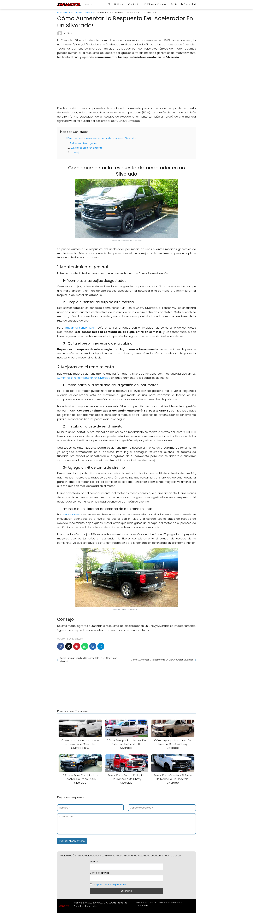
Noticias (118, 4)
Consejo (76, 152)
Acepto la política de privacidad (109, 884)
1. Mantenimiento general (84, 143)
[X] (68, 646)
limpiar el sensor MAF (80, 327)
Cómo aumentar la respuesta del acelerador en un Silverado (101, 138)
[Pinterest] (76, 646)
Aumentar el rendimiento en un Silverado (83, 378)
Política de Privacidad (183, 4)
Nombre (94, 861)
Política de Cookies (155, 4)
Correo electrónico (99, 872)
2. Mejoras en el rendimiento (87, 147)
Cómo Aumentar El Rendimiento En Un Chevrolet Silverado (162, 659)
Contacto (134, 4)
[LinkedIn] (92, 646)
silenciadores (71, 514)
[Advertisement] (126, 82)
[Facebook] (60, 646)
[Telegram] (100, 646)
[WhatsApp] (84, 646)
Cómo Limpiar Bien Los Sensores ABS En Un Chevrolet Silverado (88, 659)
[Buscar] (109, 4)
